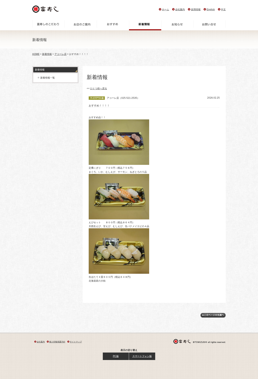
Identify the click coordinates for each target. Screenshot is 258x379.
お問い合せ (210, 25)
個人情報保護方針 (57, 342)
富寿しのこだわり (48, 25)
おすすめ (113, 25)
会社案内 (180, 9)
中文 (223, 9)
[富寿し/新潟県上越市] (45, 10)
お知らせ (177, 25)
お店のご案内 (80, 25)
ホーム (165, 9)
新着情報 (145, 25)
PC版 (116, 356)
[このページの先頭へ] (213, 317)
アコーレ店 (60, 54)
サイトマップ (76, 342)
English (211, 9)
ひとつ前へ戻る (98, 88)
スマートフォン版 (142, 356)
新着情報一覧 (47, 77)
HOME (36, 54)
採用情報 (196, 9)
